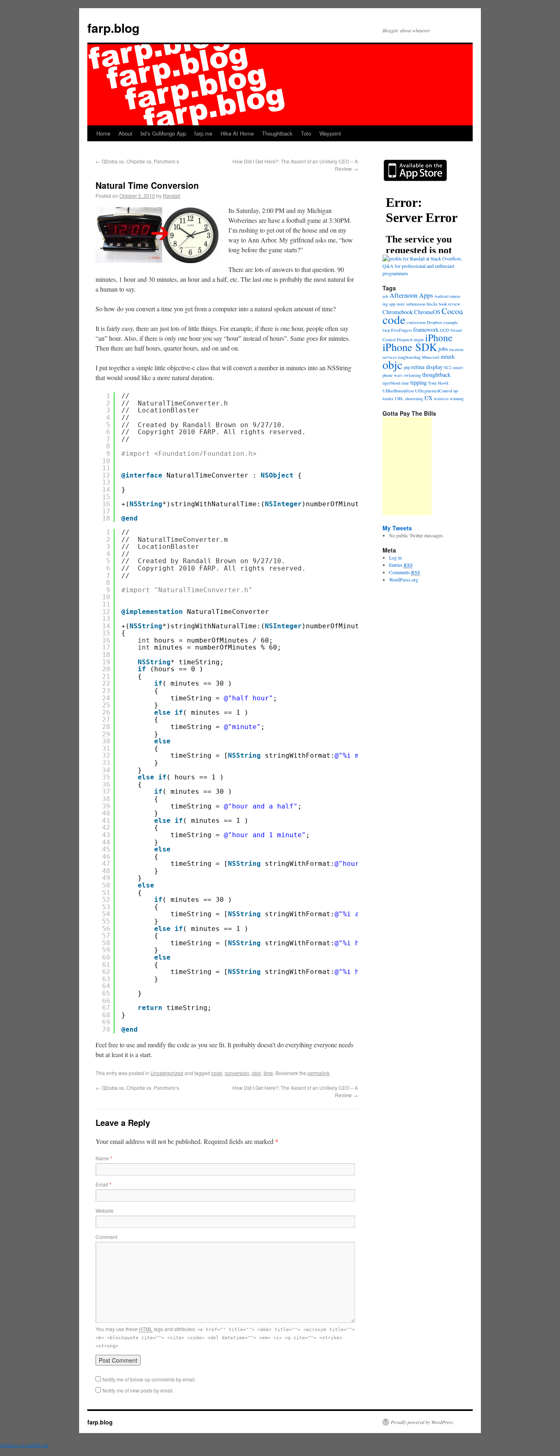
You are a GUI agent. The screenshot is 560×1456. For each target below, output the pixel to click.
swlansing (412, 375)
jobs (443, 349)
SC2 (447, 367)
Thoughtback (277, 133)
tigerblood (391, 383)
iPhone (439, 337)
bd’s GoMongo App (163, 133)
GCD (444, 330)
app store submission (407, 304)
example (450, 322)
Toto (306, 133)
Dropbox (434, 322)
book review (449, 304)
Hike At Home (237, 133)
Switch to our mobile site (24, 1445)
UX (428, 398)
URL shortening (409, 398)
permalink (318, 1072)
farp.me (203, 133)
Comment (106, 1236)
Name (104, 1158)
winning (457, 398)
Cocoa (452, 311)
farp (386, 330)
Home (103, 133)
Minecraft (430, 357)
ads (385, 296)
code (216, 1072)
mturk (448, 356)
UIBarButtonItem (398, 391)
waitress (441, 398)
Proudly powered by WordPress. (422, 1422)
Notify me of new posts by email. (138, 1390)
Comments (404, 572)
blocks (431, 304)
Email (104, 1184)
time (268, 1072)
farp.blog (113, 27)
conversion (237, 1072)
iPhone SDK (409, 347)
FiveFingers (401, 330)
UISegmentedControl (433, 391)
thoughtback (436, 374)
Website (105, 1210)
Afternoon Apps (411, 295)
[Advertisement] (407, 466)
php (407, 367)
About (125, 133)
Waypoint (330, 133)
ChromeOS (427, 312)
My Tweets (397, 528)
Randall (171, 195)
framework (426, 329)
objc (256, 1072)
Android (441, 296)
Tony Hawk (438, 383)
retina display (427, 367)
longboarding (409, 357)
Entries (401, 565)
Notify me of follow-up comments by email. (149, 1379)
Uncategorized (166, 1072)
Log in (395, 557)
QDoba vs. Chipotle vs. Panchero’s (137, 161)
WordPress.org (403, 579)
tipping (418, 382)
